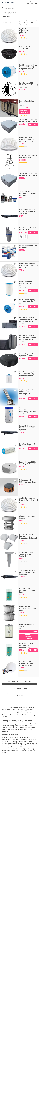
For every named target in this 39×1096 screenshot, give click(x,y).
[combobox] (19, 695)
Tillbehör (13, 13)
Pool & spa (7, 13)
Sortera (33, 22)
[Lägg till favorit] (15, 29)
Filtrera (23, 22)
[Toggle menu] (36, 3)
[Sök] (2, 8)
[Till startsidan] (8, 2)
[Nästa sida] (29, 695)
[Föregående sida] (9, 695)
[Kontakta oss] (28, 3)
